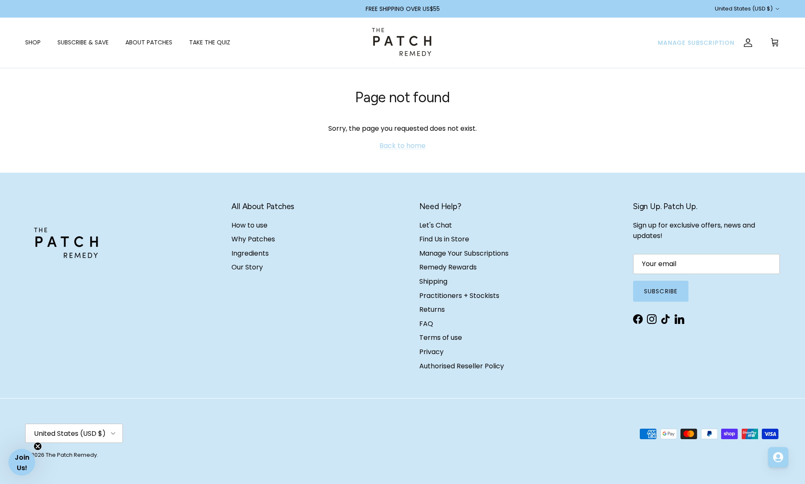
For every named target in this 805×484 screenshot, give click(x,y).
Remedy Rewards (448, 267)
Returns (432, 309)
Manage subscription (696, 43)
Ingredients (250, 253)
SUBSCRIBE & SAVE (83, 42)
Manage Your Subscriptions (464, 253)
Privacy (431, 352)
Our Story (247, 267)
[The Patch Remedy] (402, 43)
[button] (21, 462)
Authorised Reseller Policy (461, 366)
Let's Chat (435, 225)
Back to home (402, 145)
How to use (249, 225)
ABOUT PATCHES (148, 42)
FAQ (426, 324)
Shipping (433, 281)
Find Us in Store (444, 239)
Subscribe (661, 291)
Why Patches (253, 239)
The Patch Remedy (71, 455)
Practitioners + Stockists (459, 295)
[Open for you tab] (778, 457)
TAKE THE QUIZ (209, 42)
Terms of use (440, 337)
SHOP (33, 42)
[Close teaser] (38, 446)
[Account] (748, 43)
